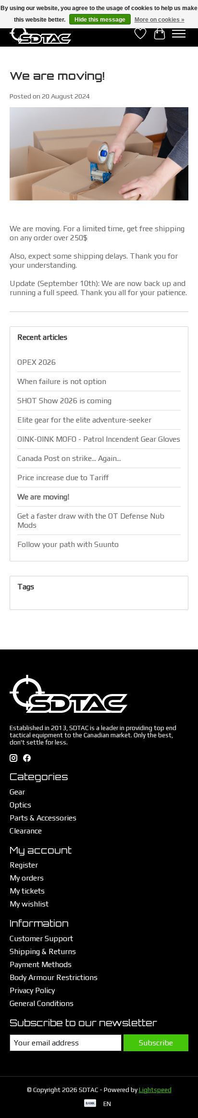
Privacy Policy (32, 990)
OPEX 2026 (36, 362)
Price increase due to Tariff (63, 477)
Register (24, 865)
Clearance (26, 830)
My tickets (27, 890)
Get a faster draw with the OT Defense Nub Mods (90, 520)
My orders (27, 877)
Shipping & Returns (43, 951)
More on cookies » (160, 19)
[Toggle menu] (178, 33)
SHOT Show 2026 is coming (64, 400)
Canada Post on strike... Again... (69, 458)
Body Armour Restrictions (54, 977)
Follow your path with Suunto (68, 544)
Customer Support (41, 938)
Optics (20, 804)
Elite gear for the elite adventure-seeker (84, 419)
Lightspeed (155, 1089)
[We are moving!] (99, 205)
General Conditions (42, 1003)
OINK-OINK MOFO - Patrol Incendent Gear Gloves (98, 439)
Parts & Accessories (43, 817)
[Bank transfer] (90, 1103)
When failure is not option (61, 381)
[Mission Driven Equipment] (40, 33)
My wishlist (29, 903)
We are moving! (57, 76)
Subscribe (156, 1042)
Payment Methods (41, 964)
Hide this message (99, 19)
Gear (17, 791)
